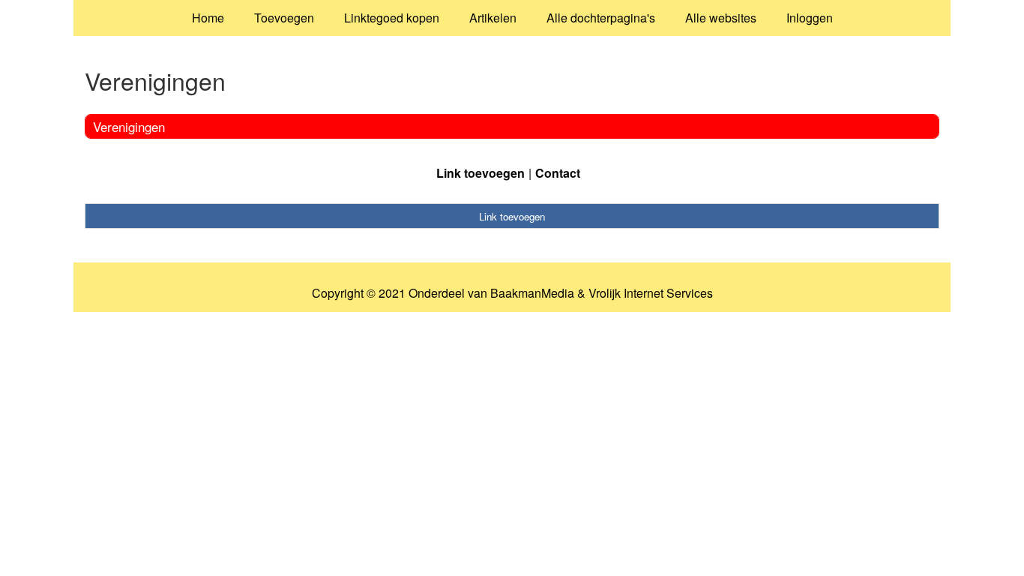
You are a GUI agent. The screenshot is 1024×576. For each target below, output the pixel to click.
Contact (557, 173)
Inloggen (809, 17)
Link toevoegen (480, 173)
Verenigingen (129, 126)
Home (208, 17)
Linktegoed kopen (391, 17)
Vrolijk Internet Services (650, 293)
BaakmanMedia (532, 293)
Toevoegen (284, 17)
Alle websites (720, 17)
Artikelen (492, 17)
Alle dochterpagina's (600, 17)
